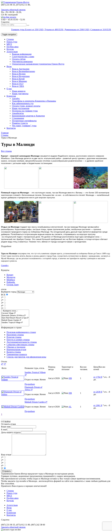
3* (2, 303)
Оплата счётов (19, 59)
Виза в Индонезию (21, 76)
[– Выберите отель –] (15, 311)
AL (70, 406)
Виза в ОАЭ (17, 84)
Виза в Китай (18, 79)
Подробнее (30, 384)
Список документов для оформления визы (26, 357)
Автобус (16, 98)
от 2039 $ (97, 392)
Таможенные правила (17, 354)
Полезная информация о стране (21, 332)
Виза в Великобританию (23, 71)
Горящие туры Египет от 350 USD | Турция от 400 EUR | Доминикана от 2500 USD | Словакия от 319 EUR (61, 29)
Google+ (5, 265)
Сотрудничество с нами (23, 56)
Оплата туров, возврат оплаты (26, 106)
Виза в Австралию (20, 69)
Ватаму (10, 275)
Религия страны (14, 337)
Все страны (6, 151)
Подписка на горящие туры (25, 111)
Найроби (11, 282)
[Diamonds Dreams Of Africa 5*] (15, 315)
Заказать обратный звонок (13, 9)
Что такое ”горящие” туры (24, 125)
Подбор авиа (12, 47)
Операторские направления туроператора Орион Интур (38, 64)
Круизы (10, 49)
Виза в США (18, 86)
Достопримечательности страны (22, 342)
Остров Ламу (13, 284)
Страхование (18, 118)
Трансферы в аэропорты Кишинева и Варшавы (34, 101)
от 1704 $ (97, 377)
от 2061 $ (97, 405)
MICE (9, 44)
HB (70, 378)
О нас (9, 88)
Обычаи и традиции (16, 347)
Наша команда (18, 91)
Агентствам (12, 51)
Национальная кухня (16, 349)
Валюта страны (14, 352)
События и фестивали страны (20, 344)
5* (2, 308)
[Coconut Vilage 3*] (15, 313)
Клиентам (11, 96)
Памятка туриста (20, 123)
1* (2, 297)
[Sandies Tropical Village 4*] (15, 322)
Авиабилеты (18, 113)
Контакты (11, 128)
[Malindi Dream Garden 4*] (15, 320)
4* (2, 305)
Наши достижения (20, 108)
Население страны (15, 335)
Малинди (11, 277)
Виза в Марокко (19, 81)
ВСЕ (3, 294)
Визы (9, 66)
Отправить (6, 471)
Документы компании (22, 61)
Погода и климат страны (18, 339)
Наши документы (20, 93)
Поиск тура (12, 42)
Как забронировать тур (22, 103)
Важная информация (21, 54)
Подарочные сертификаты (24, 121)
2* (2, 300)
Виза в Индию (19, 74)
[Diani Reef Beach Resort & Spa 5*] (15, 318)
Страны (10, 39)
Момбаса (11, 280)
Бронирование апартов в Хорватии (28, 116)
